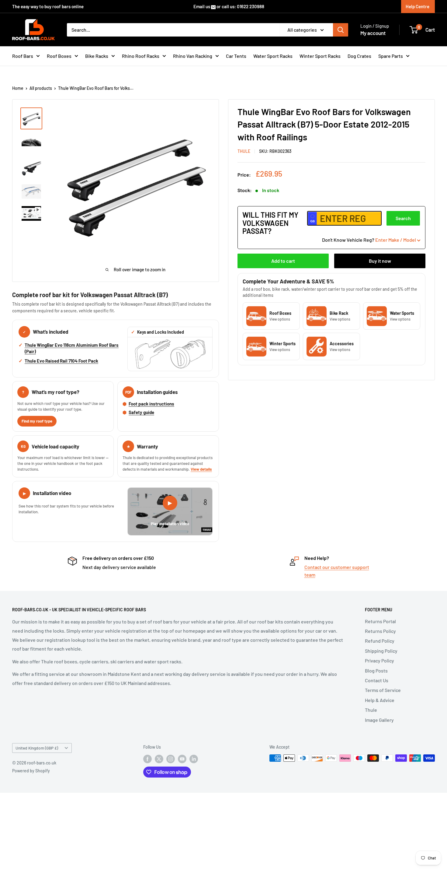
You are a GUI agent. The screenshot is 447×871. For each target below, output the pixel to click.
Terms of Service (383, 690)
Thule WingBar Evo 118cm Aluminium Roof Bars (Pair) (72, 348)
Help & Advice (379, 700)
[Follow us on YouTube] (182, 758)
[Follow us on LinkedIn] (193, 758)
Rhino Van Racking (192, 56)
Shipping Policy (381, 651)
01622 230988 (250, 6)
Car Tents (236, 56)
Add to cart (283, 261)
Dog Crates (359, 56)
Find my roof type (37, 421)
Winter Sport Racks (320, 56)
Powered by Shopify (31, 770)
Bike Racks (96, 56)
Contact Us (376, 680)
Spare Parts (390, 56)
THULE (243, 151)
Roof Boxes (59, 56)
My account (373, 33)
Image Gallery (379, 720)
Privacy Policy (379, 660)
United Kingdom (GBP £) (37, 747)
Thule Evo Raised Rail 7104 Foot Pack (61, 361)
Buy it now (380, 261)
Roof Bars (22, 56)
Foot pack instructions (151, 403)
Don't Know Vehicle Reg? (369, 240)
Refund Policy (379, 641)
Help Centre (417, 6)
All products (40, 88)
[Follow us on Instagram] (170, 758)
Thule (371, 710)
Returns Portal (380, 621)
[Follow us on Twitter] (159, 758)
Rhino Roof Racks (140, 56)
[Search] (340, 30)
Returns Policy (380, 631)
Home (17, 88)
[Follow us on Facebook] (147, 758)
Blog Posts (376, 670)
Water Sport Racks (273, 56)
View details (201, 469)
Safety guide (141, 412)
